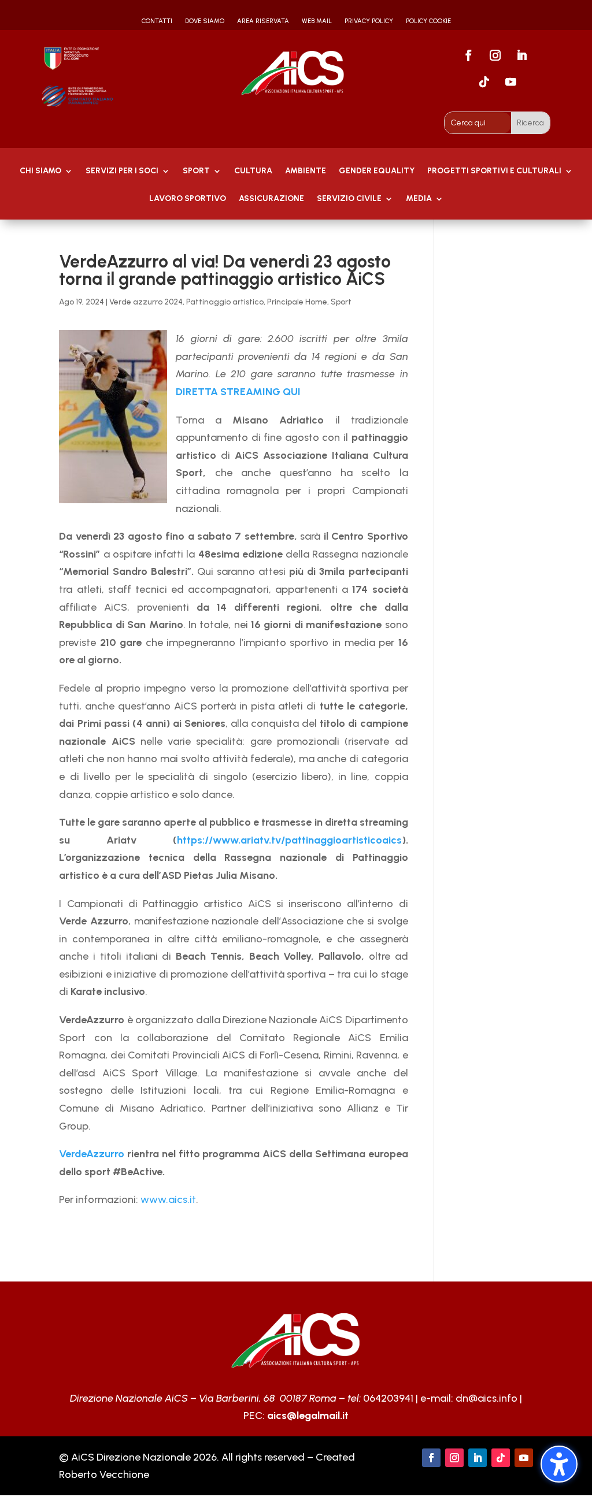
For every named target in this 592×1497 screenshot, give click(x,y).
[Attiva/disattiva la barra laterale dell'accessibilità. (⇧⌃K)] (559, 1464)
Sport (196, 171)
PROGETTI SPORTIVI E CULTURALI (494, 171)
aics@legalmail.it (308, 1415)
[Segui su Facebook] (468, 55)
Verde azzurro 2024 (146, 302)
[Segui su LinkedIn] (521, 55)
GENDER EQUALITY (377, 171)
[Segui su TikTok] (484, 82)
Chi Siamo (40, 171)
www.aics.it (168, 1199)
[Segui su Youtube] (510, 82)
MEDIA (419, 199)
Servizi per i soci (122, 171)
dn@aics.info (486, 1398)
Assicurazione (271, 199)
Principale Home (297, 302)
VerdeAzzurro (91, 1153)
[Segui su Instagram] (495, 55)
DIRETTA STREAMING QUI (238, 391)
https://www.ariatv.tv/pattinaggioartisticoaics (289, 840)
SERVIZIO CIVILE (349, 199)
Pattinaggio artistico (225, 302)
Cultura (253, 171)
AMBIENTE (305, 171)
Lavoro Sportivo (187, 199)
